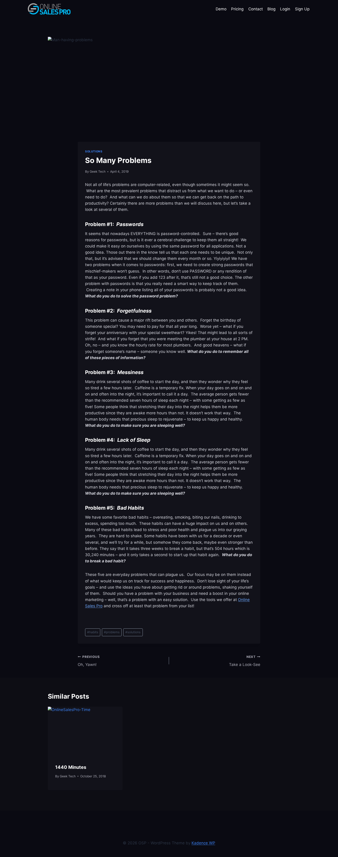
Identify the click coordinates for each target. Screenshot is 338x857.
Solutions (93, 151)
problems (112, 632)
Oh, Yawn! (89, 661)
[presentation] (85, 731)
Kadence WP (203, 843)
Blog (271, 9)
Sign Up (302, 9)
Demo (221, 9)
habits (92, 632)
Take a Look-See (244, 661)
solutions (132, 632)
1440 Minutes (70, 767)
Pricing (237, 9)
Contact (255, 9)
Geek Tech (98, 171)
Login (285, 9)
